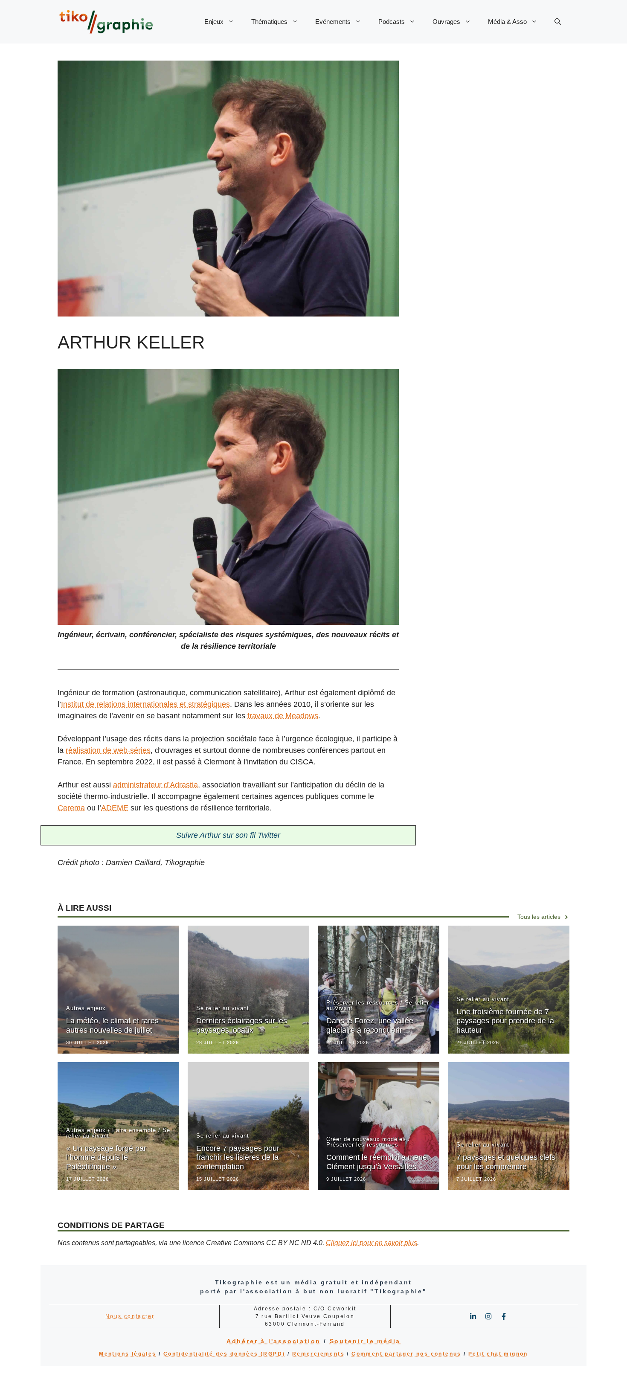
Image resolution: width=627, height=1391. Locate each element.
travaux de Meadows (282, 715)
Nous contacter (130, 1316)
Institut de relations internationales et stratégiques (145, 704)
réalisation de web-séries (108, 750)
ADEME (114, 808)
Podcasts (391, 21)
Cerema (71, 808)
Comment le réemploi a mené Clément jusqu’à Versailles (376, 1162)
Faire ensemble (134, 1130)
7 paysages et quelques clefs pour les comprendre (505, 1162)
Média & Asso (507, 21)
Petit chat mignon (498, 1354)
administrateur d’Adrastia (155, 785)
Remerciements (318, 1354)
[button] (557, 22)
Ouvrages (446, 21)
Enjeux (214, 21)
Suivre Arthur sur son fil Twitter (228, 835)
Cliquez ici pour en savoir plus (371, 1242)
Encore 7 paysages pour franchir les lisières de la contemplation (237, 1157)
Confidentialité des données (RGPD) (224, 1354)
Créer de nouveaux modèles (366, 1139)
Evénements (333, 21)
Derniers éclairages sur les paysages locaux (241, 1025)
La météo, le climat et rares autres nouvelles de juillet (112, 1025)
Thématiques (269, 21)
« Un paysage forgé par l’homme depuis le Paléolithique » (106, 1157)
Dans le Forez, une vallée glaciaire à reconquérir (369, 1025)
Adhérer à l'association (273, 1341)
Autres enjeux (86, 1008)
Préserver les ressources (362, 1002)
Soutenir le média (365, 1341)
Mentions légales (127, 1354)
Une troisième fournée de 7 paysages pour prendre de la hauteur (505, 1021)
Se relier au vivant (222, 1008)
